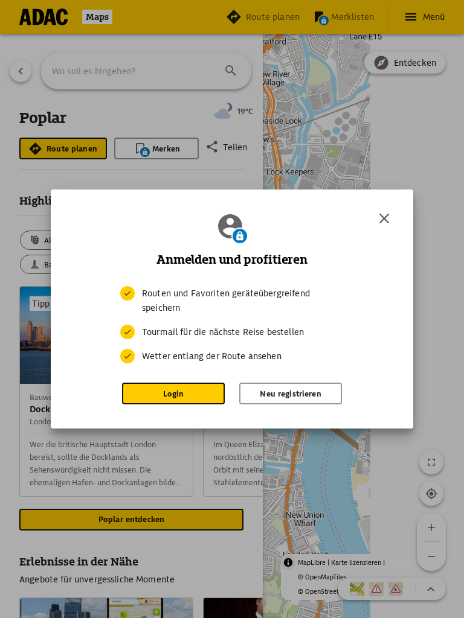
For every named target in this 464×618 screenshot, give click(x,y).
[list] (232, 324)
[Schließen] (384, 218)
